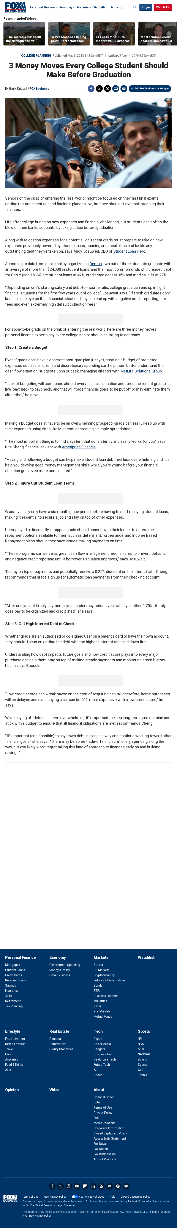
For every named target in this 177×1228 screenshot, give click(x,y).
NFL (140, 1038)
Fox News (100, 1143)
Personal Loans (15, 980)
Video (54, 1089)
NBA (141, 1044)
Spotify (117, 1186)
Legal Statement (66, 1205)
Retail (97, 1006)
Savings (10, 985)
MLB (141, 1049)
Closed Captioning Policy (110, 1133)
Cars (8, 1054)
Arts (8, 1070)
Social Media (102, 1044)
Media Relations (104, 1123)
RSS (101, 1186)
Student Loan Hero (129, 251)
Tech (98, 1031)
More (115, 7)
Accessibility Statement (110, 1138)
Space (98, 1075)
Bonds (98, 985)
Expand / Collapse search (135, 7)
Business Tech (103, 1054)
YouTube (76, 1186)
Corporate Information (109, 1128)
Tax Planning (14, 1006)
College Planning (36, 55)
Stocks (98, 965)
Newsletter (109, 1186)
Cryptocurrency (104, 975)
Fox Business (15, 7)
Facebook (91, 88)
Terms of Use (103, 1107)
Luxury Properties (61, 1049)
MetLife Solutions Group (141, 371)
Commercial (57, 1044)
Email (123, 88)
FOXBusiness (39, 88)
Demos (96, 263)
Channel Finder (104, 1097)
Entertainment (15, 1038)
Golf (141, 1070)
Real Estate (59, 1031)
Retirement (13, 1001)
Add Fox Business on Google (152, 88)
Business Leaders (106, 996)
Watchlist (100, 7)
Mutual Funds (103, 1016)
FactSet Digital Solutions (40, 1205)
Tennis (142, 1075)
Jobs (97, 1102)
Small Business (59, 975)
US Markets (101, 970)
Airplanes (11, 1059)
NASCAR (144, 1054)
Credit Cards (13, 975)
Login (146, 7)
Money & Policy (59, 970)
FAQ (96, 1118)
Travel (9, 1049)
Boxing (142, 1059)
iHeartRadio (126, 1186)
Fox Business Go (105, 1154)
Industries (100, 1001)
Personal (55, 1038)
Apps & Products (105, 1159)
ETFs (97, 990)
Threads (107, 88)
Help (112, 1196)
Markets (83, 7)
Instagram (68, 1186)
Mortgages (12, 965)
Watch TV (162, 7)
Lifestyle (12, 1031)
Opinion (12, 1089)
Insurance (12, 990)
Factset (132, 1201)
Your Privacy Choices (91, 1196)
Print (115, 88)
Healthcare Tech (105, 1059)
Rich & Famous (15, 1044)
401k (8, 996)
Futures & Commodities (110, 980)
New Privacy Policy (55, 1196)
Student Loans (15, 970)
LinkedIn (93, 1186)
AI (95, 1070)
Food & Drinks (14, 1064)
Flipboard (85, 1186)
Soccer (142, 1064)
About (99, 1089)
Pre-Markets (102, 1011)
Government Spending (64, 965)
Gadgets (99, 1049)
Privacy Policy (103, 1112)
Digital (98, 1038)
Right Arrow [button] (169, 33)
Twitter (99, 88)
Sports (144, 1031)
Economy (65, 7)
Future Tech (102, 1064)
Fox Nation (101, 1149)
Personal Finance (42, 7)
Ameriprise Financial (79, 447)
